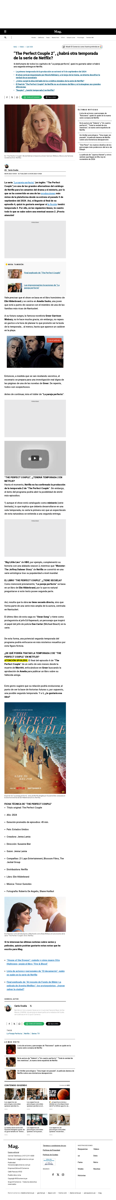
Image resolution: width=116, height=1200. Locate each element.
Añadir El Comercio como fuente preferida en (82, 47)
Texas (48, 37)
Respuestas (83, 1149)
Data (95, 1156)
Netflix (27, 1034)
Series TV (36, 1034)
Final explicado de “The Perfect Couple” (42, 273)
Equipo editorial (13, 1152)
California (41, 37)
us (79, 1156)
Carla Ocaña (13, 170)
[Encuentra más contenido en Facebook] (7, 97)
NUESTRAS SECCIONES (85, 1145)
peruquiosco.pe (89, 1193)
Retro (95, 1162)
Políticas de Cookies (50, 1155)
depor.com (52, 1193)
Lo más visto (12, 1042)
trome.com (62, 1193)
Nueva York (55, 37)
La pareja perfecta (14, 1034)
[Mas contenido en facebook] (53, 1174)
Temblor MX (90, 37)
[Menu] (6, 31)
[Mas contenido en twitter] (58, 1174)
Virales (80, 1169)
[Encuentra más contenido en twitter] (12, 97)
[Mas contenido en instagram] (62, 1174)
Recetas (96, 1169)
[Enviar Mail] (5, 170)
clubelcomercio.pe (28, 1193)
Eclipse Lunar (71, 37)
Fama (80, 1162)
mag (100, 1193)
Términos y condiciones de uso (54, 1146)
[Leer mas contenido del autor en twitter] (30, 1006)
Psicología (80, 37)
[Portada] (13, 1150)
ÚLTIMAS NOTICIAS (88, 110)
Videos (96, 1149)
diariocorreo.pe (75, 1193)
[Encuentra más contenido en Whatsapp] (17, 97)
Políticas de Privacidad (51, 1150)
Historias (82, 1175)
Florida (33, 37)
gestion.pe (41, 1193)
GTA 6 (63, 37)
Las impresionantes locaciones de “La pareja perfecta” (41, 286)
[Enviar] (5, 38)
